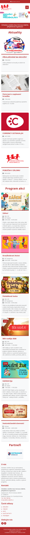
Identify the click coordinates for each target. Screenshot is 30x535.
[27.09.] (15, 411)
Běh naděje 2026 (9, 339)
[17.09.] (15, 369)
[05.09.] (15, 243)
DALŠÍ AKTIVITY (7, 513)
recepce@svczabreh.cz (7, 500)
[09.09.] (15, 284)
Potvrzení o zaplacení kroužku (12, 95)
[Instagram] (5, 523)
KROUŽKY (5, 507)
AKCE (4, 511)
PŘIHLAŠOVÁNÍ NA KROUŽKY (15, 57)
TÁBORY (5, 509)
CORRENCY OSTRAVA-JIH (13, 133)
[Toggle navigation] (27, 7)
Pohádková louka (10, 296)
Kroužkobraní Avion (11, 256)
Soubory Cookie (21, 532)
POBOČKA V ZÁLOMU (11, 170)
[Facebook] (2, 523)
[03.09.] (15, 201)
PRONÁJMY (6, 515)
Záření (5, 213)
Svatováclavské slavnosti (13, 423)
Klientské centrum (16, 1)
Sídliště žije (7, 381)
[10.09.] (15, 326)
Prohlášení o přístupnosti (11, 532)
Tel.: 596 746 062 (5, 498)
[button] (1, 17)
